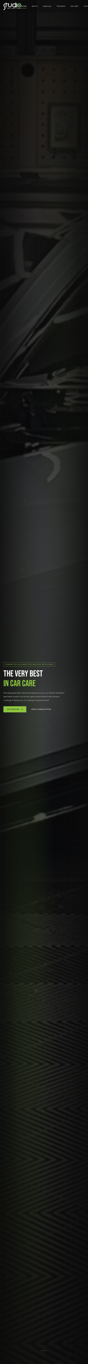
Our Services (13, 709)
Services (47, 6)
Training (61, 6)
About (35, 6)
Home (24, 6)
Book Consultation (41, 709)
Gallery (74, 6)
